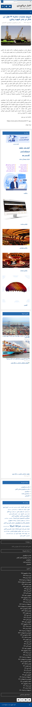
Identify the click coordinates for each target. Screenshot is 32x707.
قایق (23, 531)
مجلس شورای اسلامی (15, 531)
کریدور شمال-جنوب (9, 533)
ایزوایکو (25, 509)
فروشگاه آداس (25, 152)
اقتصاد (22, 507)
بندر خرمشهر (27, 511)
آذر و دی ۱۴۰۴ (27, 589)
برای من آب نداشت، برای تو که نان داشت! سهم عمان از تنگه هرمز (16, 336)
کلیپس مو (26, 155)
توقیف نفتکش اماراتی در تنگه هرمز (21, 474)
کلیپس (25, 305)
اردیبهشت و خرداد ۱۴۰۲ (25, 657)
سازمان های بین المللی (9, 523)
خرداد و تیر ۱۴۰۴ (27, 602)
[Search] (2, 1)
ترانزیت (19, 514)
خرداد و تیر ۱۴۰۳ (27, 629)
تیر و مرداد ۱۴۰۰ (27, 686)
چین (14, 533)
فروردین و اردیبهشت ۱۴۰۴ (24, 606)
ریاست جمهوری (12, 520)
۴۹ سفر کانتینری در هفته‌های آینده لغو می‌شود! (18, 359)
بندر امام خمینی (15, 509)
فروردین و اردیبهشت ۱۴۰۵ (24, 582)
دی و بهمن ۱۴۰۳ (27, 613)
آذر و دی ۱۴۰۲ (27, 642)
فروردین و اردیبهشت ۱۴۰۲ (24, 659)
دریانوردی (9, 23)
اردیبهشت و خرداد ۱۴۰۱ (25, 677)
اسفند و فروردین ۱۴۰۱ (26, 662)
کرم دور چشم (24, 148)
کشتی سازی (22, 536)
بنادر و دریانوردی (17, 23)
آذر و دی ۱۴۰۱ (27, 668)
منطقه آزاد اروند (7, 531)
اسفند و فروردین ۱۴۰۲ (25, 635)
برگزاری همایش (23, 248)
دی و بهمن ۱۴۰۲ (27, 640)
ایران (28, 509)
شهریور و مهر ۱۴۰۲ (26, 648)
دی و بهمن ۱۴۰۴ (27, 587)
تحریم (22, 514)
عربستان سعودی (27, 531)
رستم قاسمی (6, 518)
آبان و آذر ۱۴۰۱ (27, 670)
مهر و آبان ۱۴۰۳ (27, 620)
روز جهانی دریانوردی (21, 520)
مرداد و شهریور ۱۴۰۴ (26, 598)
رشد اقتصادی (27, 520)
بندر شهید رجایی (20, 512)
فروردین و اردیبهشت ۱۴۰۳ (24, 633)
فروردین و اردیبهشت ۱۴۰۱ (24, 679)
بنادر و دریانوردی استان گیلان (22, 489)
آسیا (29, 507)
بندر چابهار (14, 511)
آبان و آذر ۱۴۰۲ (27, 644)
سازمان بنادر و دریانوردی (22, 523)
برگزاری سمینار (23, 271)
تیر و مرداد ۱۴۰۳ (27, 626)
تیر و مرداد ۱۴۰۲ (27, 653)
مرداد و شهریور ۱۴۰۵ (26, 573)
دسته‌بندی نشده (26, 494)
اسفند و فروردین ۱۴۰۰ (25, 681)
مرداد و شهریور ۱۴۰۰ (26, 684)
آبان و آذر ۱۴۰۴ (27, 591)
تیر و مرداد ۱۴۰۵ (27, 576)
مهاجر (29, 533)
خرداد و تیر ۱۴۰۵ (27, 578)
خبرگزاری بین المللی (25, 516)
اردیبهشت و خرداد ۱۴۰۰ (25, 690)
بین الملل (9, 512)
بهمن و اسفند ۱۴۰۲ (26, 637)
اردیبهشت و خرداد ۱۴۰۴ (25, 604)
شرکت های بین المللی (9, 529)
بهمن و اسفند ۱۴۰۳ (26, 611)
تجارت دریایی (27, 514)
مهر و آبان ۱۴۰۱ (27, 673)
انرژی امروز (5, 507)
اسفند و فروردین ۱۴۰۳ (25, 609)
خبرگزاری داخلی (15, 516)
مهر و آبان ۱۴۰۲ (27, 646)
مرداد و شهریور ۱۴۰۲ (26, 651)
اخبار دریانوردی (24, 5)
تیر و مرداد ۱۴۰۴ (27, 600)
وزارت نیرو (18, 533)
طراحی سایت (24, 224)
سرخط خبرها (15, 526)
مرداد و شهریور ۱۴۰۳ (26, 624)
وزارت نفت (24, 533)
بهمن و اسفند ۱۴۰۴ (26, 584)
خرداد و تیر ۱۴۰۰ (27, 688)
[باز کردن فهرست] (30, 1)
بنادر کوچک (20, 509)
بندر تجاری (9, 509)
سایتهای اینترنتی (26, 526)
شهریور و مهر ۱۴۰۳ (26, 622)
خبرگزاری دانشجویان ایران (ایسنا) (21, 518)
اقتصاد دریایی (11, 507)
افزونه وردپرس (16, 144)
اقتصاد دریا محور (17, 507)
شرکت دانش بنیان (6, 526)
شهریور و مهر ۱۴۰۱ (26, 675)
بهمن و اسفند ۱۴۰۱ (26, 664)
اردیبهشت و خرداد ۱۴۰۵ (25, 580)
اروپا (26, 507)
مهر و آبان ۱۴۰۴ (27, 593)
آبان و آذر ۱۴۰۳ (27, 617)
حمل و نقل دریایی (13, 514)
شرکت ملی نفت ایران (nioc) (22, 529)
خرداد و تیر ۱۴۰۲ (27, 655)
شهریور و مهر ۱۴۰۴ (26, 595)
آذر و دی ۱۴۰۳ (27, 615)
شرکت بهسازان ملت (24, 159)
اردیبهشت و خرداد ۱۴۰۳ (25, 631)
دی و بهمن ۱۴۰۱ (27, 666)
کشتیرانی (4, 23)
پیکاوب (25, 193)
